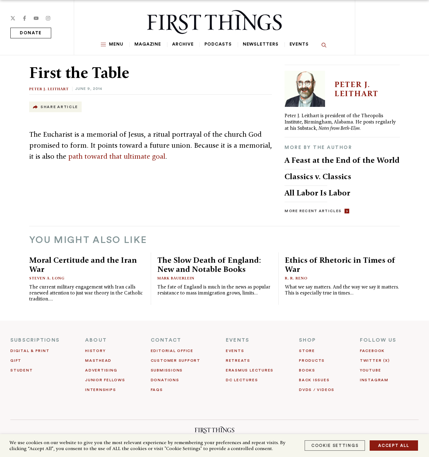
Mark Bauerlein (175, 278)
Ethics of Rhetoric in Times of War (340, 264)
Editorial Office (172, 351)
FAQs (157, 390)
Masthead (98, 360)
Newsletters (261, 44)
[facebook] (24, 18)
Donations (165, 380)
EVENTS (237, 340)
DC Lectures (242, 380)
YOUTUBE (370, 370)
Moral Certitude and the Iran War (83, 264)
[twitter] (12, 18)
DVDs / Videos (316, 390)
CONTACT (166, 340)
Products (312, 360)
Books (307, 370)
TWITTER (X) (375, 360)
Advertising (101, 370)
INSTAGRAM (374, 380)
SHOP (307, 340)
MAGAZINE (147, 44)
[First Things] (214, 22)
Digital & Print (30, 351)
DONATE (31, 33)
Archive (182, 44)
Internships (100, 390)
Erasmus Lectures (250, 370)
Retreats (238, 360)
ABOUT (96, 340)
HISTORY (95, 351)
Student (21, 370)
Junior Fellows (105, 380)
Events (299, 44)
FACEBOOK (372, 351)
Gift (15, 360)
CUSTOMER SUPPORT (175, 360)
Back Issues (314, 380)
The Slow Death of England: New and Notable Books (209, 264)
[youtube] (36, 18)
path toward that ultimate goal (115, 156)
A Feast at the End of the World (342, 160)
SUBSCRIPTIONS (35, 340)
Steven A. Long (47, 278)
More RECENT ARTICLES (313, 211)
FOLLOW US (378, 340)
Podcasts (217, 44)
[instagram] (48, 18)
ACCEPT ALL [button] (394, 445)
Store (307, 351)
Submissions (167, 370)
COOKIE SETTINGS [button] (334, 445)
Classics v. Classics (318, 176)
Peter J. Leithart (49, 88)
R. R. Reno (296, 278)
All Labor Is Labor (317, 193)
